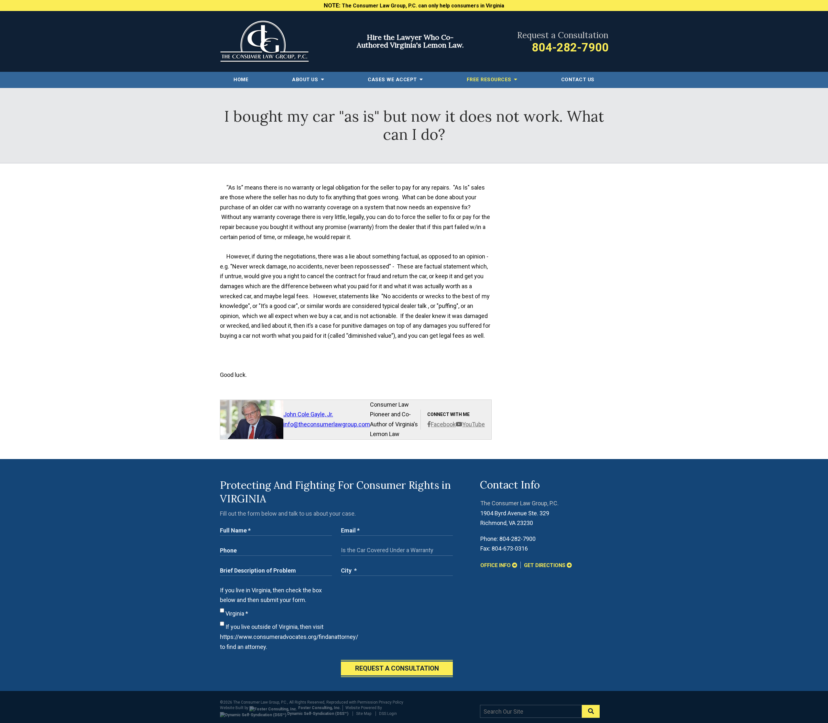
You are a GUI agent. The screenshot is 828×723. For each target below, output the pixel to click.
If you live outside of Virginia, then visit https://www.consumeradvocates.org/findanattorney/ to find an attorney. (289, 636)
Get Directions (545, 565)
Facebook (443, 424)
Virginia (236, 613)
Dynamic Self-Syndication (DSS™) (317, 713)
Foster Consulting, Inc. (319, 708)
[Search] (591, 711)
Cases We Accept (393, 79)
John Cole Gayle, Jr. (308, 414)
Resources (490, 79)
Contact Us (577, 79)
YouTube (473, 424)
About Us (306, 79)
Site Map (363, 713)
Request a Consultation (397, 668)
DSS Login (388, 713)
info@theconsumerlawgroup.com (326, 424)
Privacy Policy (391, 702)
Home (241, 79)
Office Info (496, 565)
